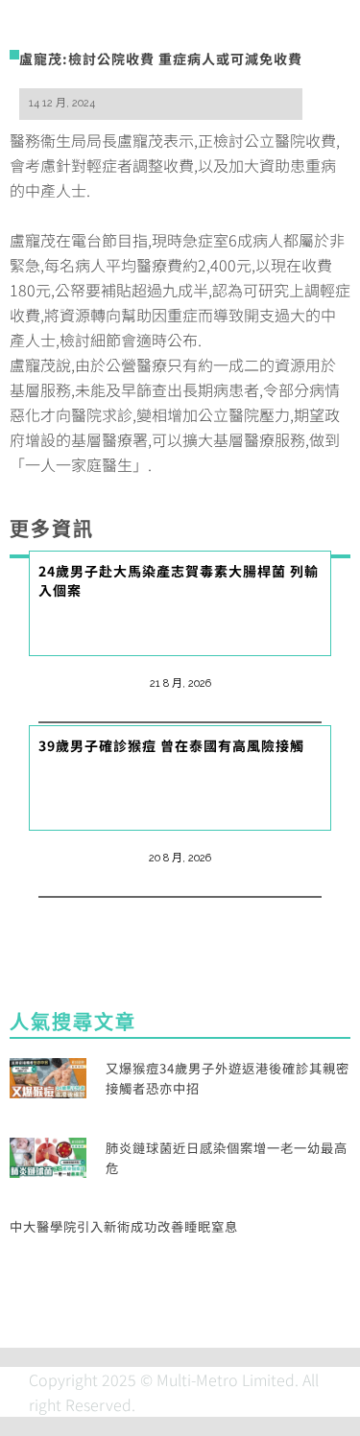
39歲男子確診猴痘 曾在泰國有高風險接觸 (171, 745)
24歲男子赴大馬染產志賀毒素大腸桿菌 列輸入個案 (178, 580)
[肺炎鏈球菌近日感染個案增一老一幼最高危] (48, 1154)
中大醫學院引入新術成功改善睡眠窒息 (124, 1226)
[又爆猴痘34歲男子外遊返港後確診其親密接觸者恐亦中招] (48, 1075)
